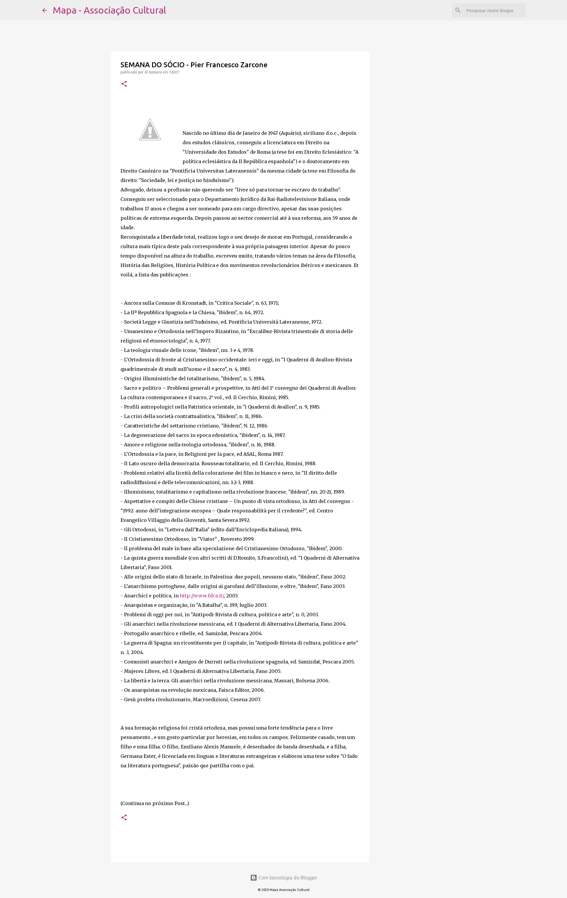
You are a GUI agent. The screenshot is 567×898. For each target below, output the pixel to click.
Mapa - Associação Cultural (109, 10)
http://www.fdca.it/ (202, 596)
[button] (124, 84)
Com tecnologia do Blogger (287, 877)
